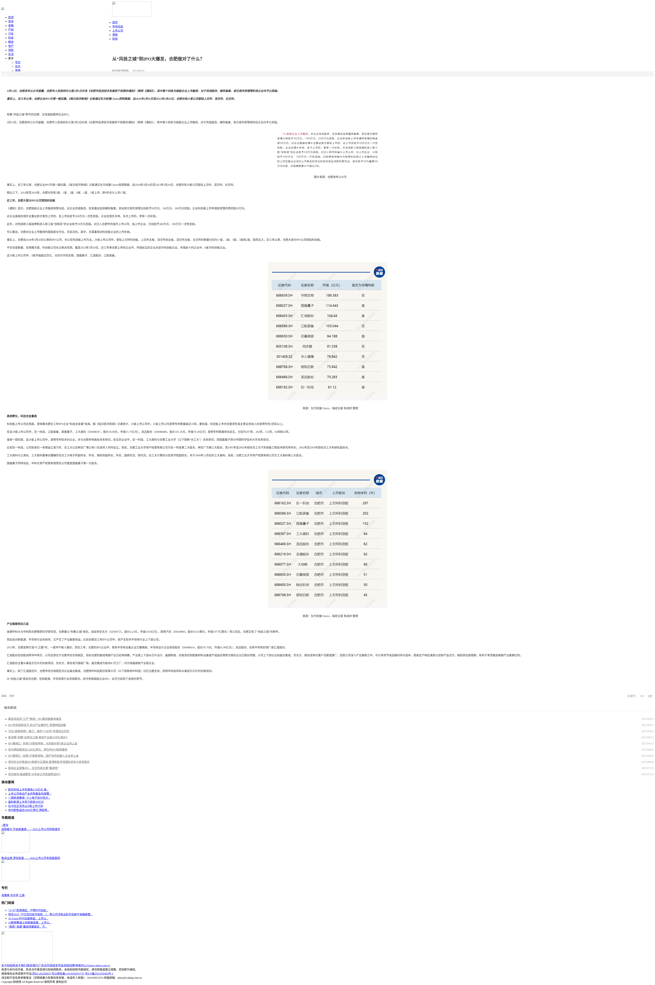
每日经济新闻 (120, 70)
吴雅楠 (5, 895)
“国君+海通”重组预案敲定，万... (27, 926)
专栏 (17, 62)
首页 (115, 22)
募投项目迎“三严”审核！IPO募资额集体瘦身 (34, 718)
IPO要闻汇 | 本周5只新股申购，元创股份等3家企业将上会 (42, 743)
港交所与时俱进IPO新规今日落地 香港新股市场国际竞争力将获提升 (49, 762)
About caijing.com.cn (98, 965)
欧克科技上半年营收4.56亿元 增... (28, 789)
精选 (11, 41)
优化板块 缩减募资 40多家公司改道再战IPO (34, 774)
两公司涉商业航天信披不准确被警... (70, 914)
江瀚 (22, 895)
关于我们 (21, 965)
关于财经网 (8, 965)
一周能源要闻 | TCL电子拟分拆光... (29, 797)
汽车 (11, 33)
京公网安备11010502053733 (68, 973)
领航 (11, 50)
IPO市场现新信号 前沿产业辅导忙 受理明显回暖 (37, 725)
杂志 (17, 66)
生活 (11, 54)
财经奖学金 (56, 965)
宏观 (11, 17)
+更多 (4, 825)
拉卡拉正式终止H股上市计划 (25, 806)
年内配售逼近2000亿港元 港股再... (28, 810)
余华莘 (14, 895)
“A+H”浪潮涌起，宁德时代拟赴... (28, 910)
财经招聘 (69, 965)
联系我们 (32, 965)
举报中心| (81, 965)
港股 (115, 34)
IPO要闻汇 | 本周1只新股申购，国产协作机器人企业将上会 (43, 755)
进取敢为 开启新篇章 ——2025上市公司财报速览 (30, 829)
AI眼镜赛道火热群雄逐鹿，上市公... (29, 922)
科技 (11, 37)
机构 (115, 38)
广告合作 (43, 965)
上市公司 (117, 30)
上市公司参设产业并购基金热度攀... (29, 793)
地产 (11, 46)
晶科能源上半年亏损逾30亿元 (26, 801)
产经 (11, 29)
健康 (17, 70)
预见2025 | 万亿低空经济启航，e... (28, 914)
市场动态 (117, 26)
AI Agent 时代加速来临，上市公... (28, 918)
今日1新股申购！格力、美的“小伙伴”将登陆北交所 (38, 731)
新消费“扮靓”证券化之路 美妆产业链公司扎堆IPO (38, 737)
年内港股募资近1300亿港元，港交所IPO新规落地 (37, 749)
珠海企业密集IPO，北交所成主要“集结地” (33, 768)
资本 (11, 21)
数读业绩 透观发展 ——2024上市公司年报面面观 (30, 858)
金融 (11, 25)
